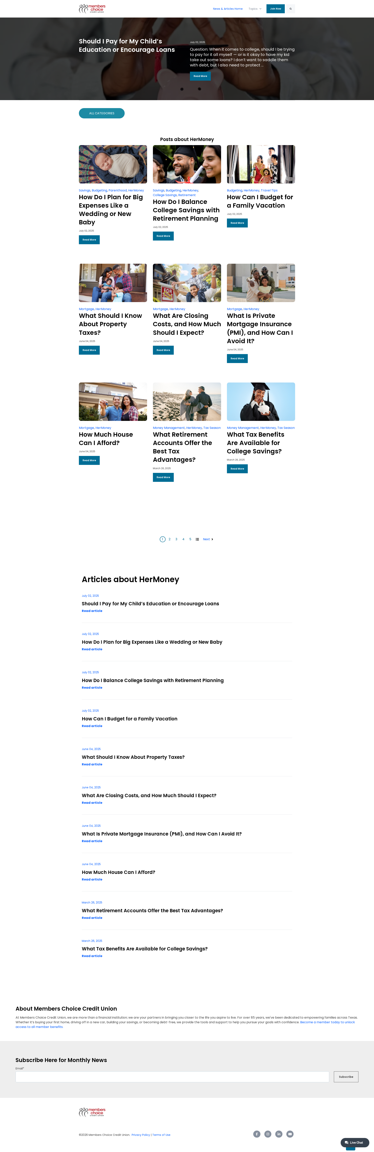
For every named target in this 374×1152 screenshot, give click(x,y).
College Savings (165, 195)
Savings (84, 190)
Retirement (187, 195)
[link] (92, 8)
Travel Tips (269, 190)
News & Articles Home (228, 9)
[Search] (290, 8)
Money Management (169, 428)
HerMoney (136, 190)
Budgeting (99, 190)
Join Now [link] (275, 8)
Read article (92, 611)
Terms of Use (161, 1135)
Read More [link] (200, 76)
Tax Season (212, 428)
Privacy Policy (141, 1135)
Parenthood (117, 190)
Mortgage (86, 309)
